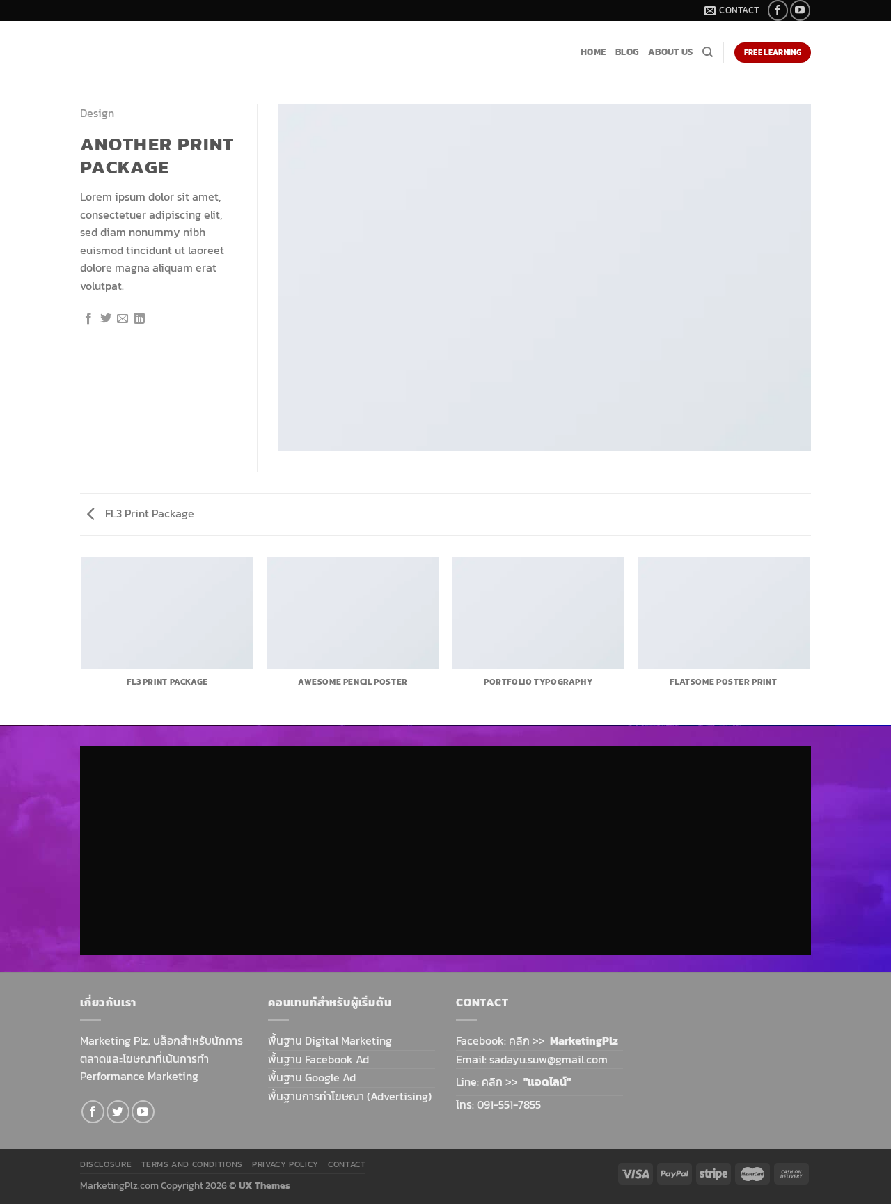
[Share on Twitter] (105, 319)
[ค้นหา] (707, 52)
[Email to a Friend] (122, 319)
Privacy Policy (285, 1164)
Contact (346, 1164)
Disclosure (106, 1164)
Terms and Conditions (192, 1164)
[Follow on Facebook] (778, 10)
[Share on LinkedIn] (139, 319)
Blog (626, 51)
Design (97, 112)
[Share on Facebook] (88, 319)
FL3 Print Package (148, 513)
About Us (670, 51)
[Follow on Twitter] (118, 1111)
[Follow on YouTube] (800, 10)
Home (593, 51)
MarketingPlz (584, 1040)
